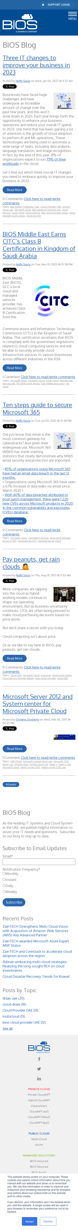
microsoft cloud (22, 209)
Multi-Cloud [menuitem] (39, 1139)
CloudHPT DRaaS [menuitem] (39, 1117)
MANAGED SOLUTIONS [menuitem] (39, 1155)
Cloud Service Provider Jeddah (18, 678)
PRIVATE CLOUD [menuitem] (39, 1089)
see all (8, 1028)
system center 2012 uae (53, 767)
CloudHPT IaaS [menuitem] (39, 1111)
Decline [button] (48, 1221)
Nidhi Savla (23, 81)
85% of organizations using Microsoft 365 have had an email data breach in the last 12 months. (36, 473)
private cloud (21, 764)
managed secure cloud (49, 540)
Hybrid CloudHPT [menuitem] (39, 1100)
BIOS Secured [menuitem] (39, 1166)
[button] (72, 13)
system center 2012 (30, 767)
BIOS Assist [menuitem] (39, 1172)
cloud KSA (62, 678)
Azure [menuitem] (39, 1144)
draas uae (13, 998)
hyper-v (53, 764)
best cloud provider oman (54, 212)
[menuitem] (39, 1059)
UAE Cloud (16, 761)
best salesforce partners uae (46, 209)
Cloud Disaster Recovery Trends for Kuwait (36, 976)
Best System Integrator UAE (24, 206)
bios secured (66, 380)
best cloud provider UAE (24, 1022)
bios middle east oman (53, 383)
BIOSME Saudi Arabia (28, 383)
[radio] (39, 873)
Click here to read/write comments (48, 377)
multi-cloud (18, 212)
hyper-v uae (64, 764)
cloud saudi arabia (62, 675)
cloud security (33, 215)
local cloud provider (60, 537)
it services (46, 675)
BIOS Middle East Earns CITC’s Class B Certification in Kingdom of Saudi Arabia (39, 245)
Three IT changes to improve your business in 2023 (36, 65)
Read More (14, 190)
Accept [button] (30, 1221)
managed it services (38, 537)
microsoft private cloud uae (37, 761)
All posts (11, 784)
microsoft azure (36, 380)
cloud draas (14, 1004)
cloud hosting (33, 212)
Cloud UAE (16, 675)
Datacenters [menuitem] (39, 1106)
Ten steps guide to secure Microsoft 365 (37, 408)
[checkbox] (39, 882)
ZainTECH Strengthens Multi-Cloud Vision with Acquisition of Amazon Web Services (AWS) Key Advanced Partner (35, 930)
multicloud (14, 1016)
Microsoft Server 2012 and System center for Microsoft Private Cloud (38, 704)
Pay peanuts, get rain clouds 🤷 (31, 562)
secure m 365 (9, 540)
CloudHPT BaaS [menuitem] (39, 1122)
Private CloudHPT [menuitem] (39, 1094)
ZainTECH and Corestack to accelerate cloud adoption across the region (37, 953)
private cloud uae (39, 764)
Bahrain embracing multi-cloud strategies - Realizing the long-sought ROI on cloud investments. (36, 966)
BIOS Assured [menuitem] (39, 1161)
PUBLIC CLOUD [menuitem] (39, 1133)
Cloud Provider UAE (50, 206)
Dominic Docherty (27, 719)
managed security (27, 540)
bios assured (9, 383)
